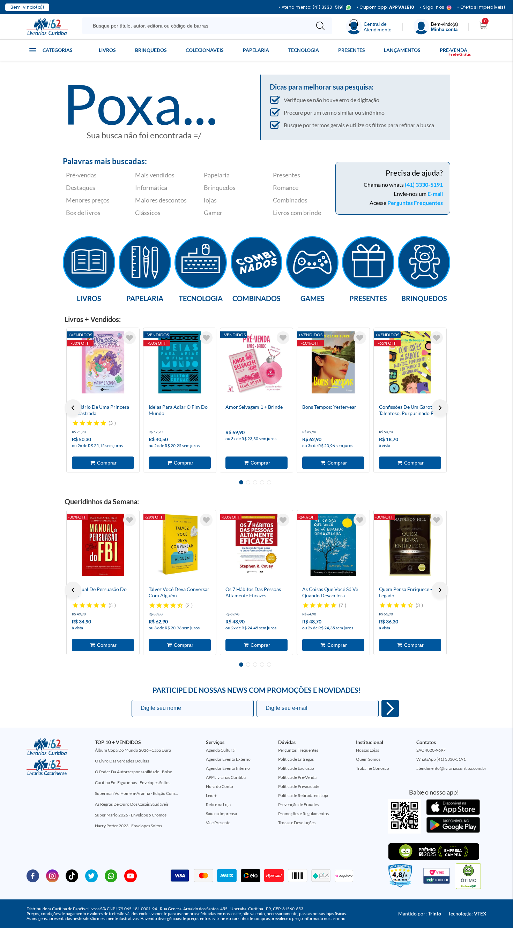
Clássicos (148, 212)
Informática (151, 187)
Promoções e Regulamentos (303, 813)
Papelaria (256, 50)
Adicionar (103, 463)
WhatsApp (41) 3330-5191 (441, 759)
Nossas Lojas (367, 750)
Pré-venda (453, 50)
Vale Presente (218, 822)
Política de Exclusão (296, 768)
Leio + (211, 795)
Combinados (290, 200)
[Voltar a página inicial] (47, 26)
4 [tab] (262, 482)
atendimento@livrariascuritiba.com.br (451, 768)
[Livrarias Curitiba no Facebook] (33, 875)
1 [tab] (241, 482)
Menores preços (88, 200)
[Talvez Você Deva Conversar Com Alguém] (180, 545)
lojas (210, 200)
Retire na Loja (218, 804)
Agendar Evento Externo (228, 759)
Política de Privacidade (298, 786)
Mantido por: (419, 914)
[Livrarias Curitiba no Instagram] (52, 875)
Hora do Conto (219, 786)
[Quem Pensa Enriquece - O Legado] (410, 545)
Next (440, 407)
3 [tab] (255, 482)
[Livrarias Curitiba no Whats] (111, 875)
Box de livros (83, 212)
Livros (107, 50)
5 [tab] (269, 482)
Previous (73, 407)
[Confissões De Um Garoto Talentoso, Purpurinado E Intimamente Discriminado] (410, 362)
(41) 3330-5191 (424, 184)
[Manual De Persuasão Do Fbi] (103, 545)
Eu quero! (390, 708)
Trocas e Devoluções (296, 822)
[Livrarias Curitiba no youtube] (130, 875)
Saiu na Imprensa (221, 813)
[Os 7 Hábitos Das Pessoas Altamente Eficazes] (256, 545)
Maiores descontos (161, 200)
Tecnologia (303, 50)
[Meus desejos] (129, 337)
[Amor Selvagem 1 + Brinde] (256, 362)
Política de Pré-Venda (297, 777)
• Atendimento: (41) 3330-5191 (311, 7)
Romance (285, 187)
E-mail (435, 193)
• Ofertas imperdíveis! (481, 7)
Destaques (80, 187)
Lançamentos (402, 50)
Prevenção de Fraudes (298, 804)
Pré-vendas (81, 175)
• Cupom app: (386, 7)
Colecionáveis (205, 50)
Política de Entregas (296, 759)
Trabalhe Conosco (372, 768)
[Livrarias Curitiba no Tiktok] (72, 875)
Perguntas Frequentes (415, 202)
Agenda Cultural (221, 750)
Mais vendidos (154, 175)
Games (312, 298)
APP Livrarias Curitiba (226, 777)
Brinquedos (151, 50)
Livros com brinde (297, 212)
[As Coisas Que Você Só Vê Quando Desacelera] (333, 545)
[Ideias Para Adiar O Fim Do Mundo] (180, 362)
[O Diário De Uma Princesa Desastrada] (103, 362)
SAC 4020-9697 (431, 750)
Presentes (351, 50)
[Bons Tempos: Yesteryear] (333, 362)
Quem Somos (368, 759)
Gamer (213, 212)
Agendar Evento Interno (228, 768)
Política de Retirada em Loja (303, 795)
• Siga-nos (432, 7)
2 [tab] (248, 482)
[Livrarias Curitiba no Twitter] (91, 875)
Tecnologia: (467, 914)
